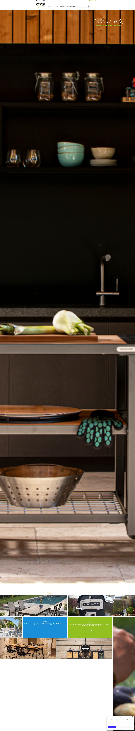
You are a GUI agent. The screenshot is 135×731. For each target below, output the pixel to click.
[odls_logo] (40, 3)
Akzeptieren (112, 726)
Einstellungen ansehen (129, 726)
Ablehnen (120, 726)
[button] (132, 717)
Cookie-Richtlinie (120, 729)
